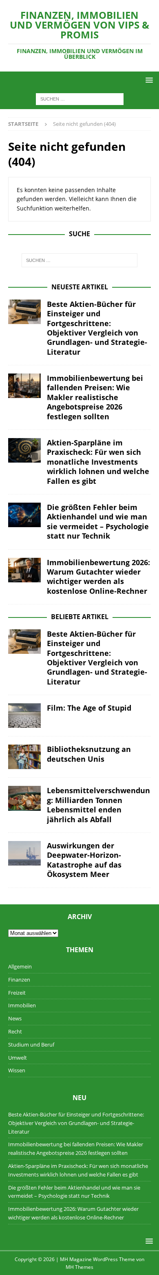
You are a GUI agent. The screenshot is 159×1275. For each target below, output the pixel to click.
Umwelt (17, 1057)
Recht (15, 1031)
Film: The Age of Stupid (89, 708)
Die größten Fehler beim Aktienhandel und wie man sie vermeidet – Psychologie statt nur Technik (98, 521)
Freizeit (17, 992)
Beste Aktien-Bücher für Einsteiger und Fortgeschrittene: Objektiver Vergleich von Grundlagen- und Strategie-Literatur (97, 328)
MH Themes (79, 1267)
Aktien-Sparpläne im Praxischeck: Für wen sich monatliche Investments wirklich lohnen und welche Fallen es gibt (98, 462)
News (15, 1018)
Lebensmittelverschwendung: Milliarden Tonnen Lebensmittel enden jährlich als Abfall (98, 804)
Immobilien (22, 1005)
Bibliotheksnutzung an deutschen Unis (89, 753)
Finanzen (19, 979)
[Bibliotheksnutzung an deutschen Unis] (24, 757)
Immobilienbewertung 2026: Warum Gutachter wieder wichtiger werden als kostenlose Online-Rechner (98, 576)
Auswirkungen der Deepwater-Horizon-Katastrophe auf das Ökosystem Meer (84, 860)
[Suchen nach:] (80, 99)
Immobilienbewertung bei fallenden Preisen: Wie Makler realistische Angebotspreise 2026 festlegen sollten (95, 397)
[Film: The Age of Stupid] (24, 715)
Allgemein (20, 966)
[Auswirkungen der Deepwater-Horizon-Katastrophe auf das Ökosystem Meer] (24, 853)
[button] (148, 80)
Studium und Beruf (31, 1044)
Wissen (16, 1070)
